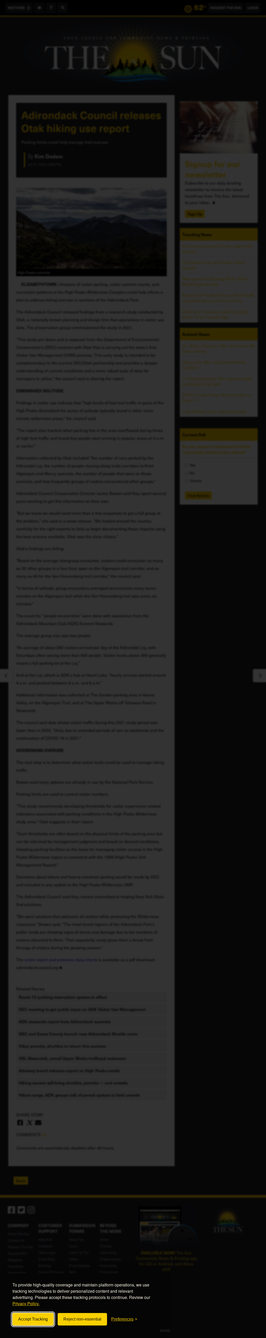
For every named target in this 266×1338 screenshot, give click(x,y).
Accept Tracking (33, 1319)
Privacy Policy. (25, 1303)
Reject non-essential (82, 1319)
